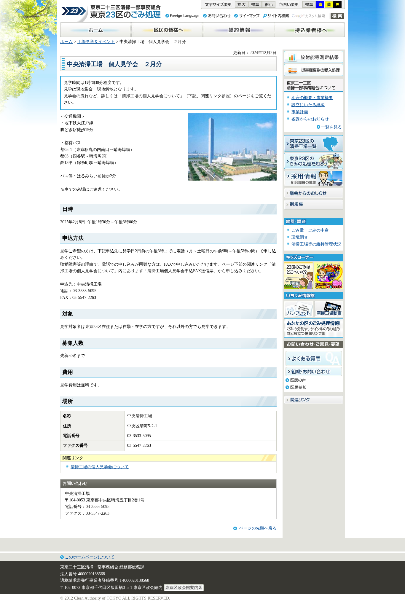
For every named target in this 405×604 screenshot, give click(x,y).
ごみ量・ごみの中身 (310, 230)
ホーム (66, 41)
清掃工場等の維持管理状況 (316, 244)
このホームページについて (89, 557)
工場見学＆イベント (96, 41)
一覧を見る (331, 127)
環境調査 (299, 237)
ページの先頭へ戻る (258, 528)
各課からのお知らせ (310, 119)
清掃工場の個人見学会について (100, 467)
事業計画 (299, 112)
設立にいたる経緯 (308, 105)
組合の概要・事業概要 (312, 97)
